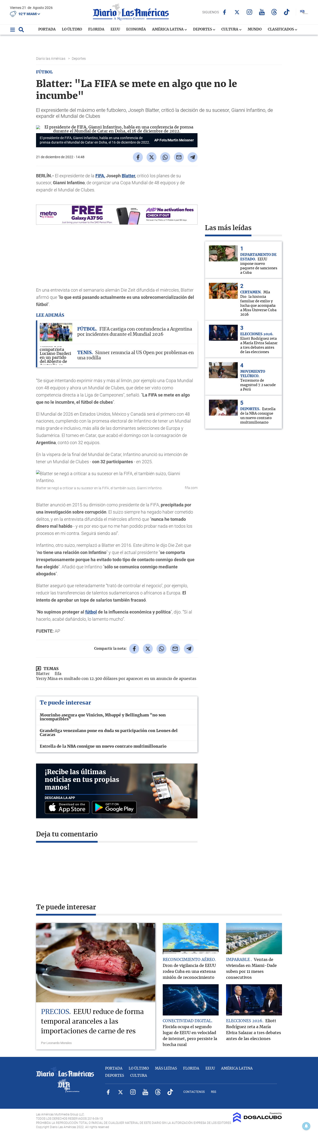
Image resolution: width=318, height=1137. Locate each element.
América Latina (168, 29)
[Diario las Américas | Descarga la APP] (68, 808)
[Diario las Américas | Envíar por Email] (179, 157)
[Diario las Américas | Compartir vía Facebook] (138, 157)
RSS (213, 1092)
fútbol (91, 612)
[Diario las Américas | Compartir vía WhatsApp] (165, 157)
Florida (96, 29)
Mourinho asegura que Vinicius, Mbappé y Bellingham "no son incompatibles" (103, 717)
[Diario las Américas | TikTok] (286, 12)
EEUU (115, 29)
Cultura (230, 29)
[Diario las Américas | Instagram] (249, 12)
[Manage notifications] (306, 1126)
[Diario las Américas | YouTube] (262, 12)
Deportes (203, 29)
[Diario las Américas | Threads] (274, 12)
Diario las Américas (51, 59)
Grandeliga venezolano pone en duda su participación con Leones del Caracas (109, 733)
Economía (136, 29)
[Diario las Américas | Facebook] (224, 12)
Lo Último (72, 29)
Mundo (255, 29)
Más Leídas (166, 1068)
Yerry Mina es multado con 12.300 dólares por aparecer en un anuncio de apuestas (116, 679)
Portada (47, 29)
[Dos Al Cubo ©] (257, 1121)
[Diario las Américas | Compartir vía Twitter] (152, 157)
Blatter (128, 175)
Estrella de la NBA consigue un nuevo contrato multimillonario (103, 746)
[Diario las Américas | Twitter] (237, 12)
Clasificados (281, 29)
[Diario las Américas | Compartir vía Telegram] (193, 157)
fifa (58, 674)
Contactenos (194, 1092)
